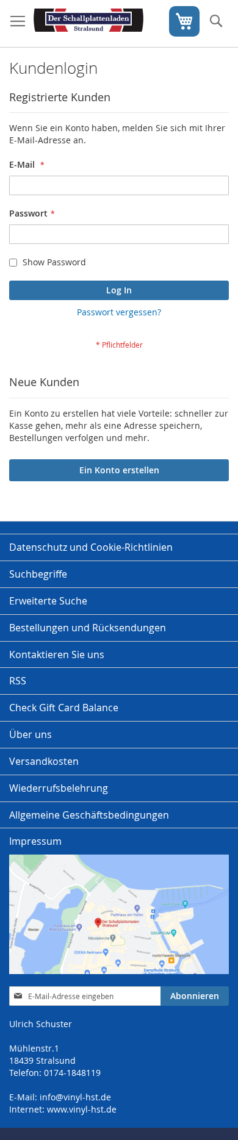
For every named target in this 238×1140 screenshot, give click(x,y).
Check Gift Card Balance (63, 707)
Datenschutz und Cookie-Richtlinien (91, 547)
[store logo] (88, 24)
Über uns (30, 734)
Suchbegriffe (38, 574)
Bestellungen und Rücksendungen (87, 627)
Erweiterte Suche (48, 601)
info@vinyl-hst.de (75, 1097)
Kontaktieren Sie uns (56, 654)
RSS (17, 680)
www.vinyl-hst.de (82, 1109)
